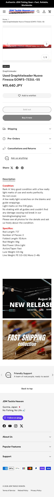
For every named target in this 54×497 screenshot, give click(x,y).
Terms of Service (9, 490)
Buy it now (27, 117)
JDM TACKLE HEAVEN (17, 486)
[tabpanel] (27, 220)
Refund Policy (23, 490)
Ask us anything (19, 158)
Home (5, 19)
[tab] (9, 179)
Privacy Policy (36, 490)
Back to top (27, 388)
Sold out (27, 109)
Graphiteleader (10, 71)
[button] (50, 12)
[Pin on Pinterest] (22, 167)
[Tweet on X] (11, 167)
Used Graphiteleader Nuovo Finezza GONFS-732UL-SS (23, 22)
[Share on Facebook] (17, 167)
